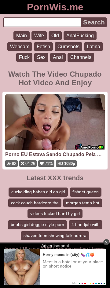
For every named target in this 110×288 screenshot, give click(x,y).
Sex (41, 57)
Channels (80, 57)
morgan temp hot (82, 202)
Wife (39, 35)
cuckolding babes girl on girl (38, 191)
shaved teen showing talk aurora (55, 235)
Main (21, 35)
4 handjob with (86, 224)
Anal (58, 57)
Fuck (24, 57)
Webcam (19, 46)
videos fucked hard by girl (55, 213)
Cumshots (68, 46)
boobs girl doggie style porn (37, 224)
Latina (93, 46)
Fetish (43, 46)
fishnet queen (85, 191)
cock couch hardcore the (35, 202)
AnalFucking (80, 35)
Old (55, 35)
